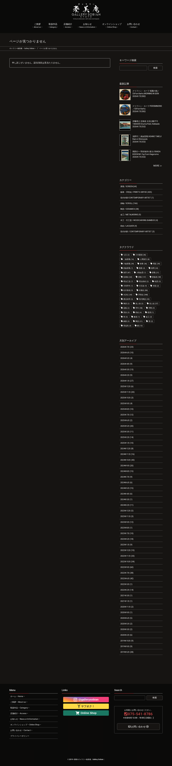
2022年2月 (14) (126, 590)
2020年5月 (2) (126, 624)
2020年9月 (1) (126, 612)
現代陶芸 (144, 299)
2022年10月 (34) (127, 562)
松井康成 (128, 290)
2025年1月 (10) (126, 443)
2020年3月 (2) (126, 629)
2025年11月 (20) (127, 392)
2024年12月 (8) (126, 448)
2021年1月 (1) (126, 601)
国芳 (126, 273)
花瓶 (126, 308)
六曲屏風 (128, 264)
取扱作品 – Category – (19, 708)
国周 (154, 268)
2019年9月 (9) (126, 646)
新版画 (156, 277)
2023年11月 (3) (126, 516)
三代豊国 (140, 255)
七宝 (126, 255)
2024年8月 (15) (126, 471)
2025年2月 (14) (126, 437)
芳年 (139, 308)
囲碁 (142, 268)
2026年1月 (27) (126, 381)
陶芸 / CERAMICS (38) (129, 209)
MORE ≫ (157, 165)
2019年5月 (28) (126, 652)
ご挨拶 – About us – (18, 702)
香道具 (127, 326)
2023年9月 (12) (126, 522)
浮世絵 (143, 295)
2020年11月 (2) (126, 607)
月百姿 (143, 286)
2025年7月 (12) (126, 415)
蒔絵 (138, 312)
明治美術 (144, 281)
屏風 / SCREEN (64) (128, 186)
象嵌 (137, 317)
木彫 (156, 286)
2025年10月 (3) (126, 398)
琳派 (126, 304)
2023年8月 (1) (126, 528)
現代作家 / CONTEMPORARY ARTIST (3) (137, 231)
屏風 (155, 273)
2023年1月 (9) (126, 545)
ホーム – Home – (17, 696)
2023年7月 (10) (126, 533)
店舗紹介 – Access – (19, 713)
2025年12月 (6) (126, 386)
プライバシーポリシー (19, 736)
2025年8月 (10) (126, 409)
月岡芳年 (128, 286)
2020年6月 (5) (126, 618)
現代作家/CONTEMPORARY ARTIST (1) (137, 198)
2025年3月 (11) (126, 432)
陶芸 (139, 321)
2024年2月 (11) (126, 505)
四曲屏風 (128, 268)
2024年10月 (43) (127, 460)
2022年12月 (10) (127, 550)
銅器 (126, 321)
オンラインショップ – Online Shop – (25, 725)
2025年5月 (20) (126, 426)
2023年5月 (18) (126, 539)
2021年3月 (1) (126, 595)
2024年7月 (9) (126, 477)
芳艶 (151, 308)
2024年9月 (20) (126, 466)
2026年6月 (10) (126, 353)
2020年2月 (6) (126, 635)
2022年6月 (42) (126, 578)
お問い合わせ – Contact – (21, 730)
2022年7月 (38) (126, 573)
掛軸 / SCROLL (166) (129, 203)
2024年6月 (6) (126, 482)
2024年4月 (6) (126, 494)
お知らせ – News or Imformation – (25, 719)
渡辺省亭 (128, 299)
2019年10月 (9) (126, 641)
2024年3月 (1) (126, 499)
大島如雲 (141, 273)
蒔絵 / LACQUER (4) (128, 226)
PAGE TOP (165, 740)
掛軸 (142, 277)
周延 (156, 264)
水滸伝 (127, 295)
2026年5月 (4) (126, 358)
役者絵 (127, 277)
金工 (149, 317)
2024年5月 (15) (126, 488)
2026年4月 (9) (126, 364)
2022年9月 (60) (126, 567)
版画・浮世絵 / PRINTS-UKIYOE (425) (136, 192)
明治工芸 (128, 281)
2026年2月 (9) (126, 375)
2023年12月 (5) (126, 511)
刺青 (143, 264)
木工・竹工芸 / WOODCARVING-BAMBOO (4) (139, 220)
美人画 (139, 304)
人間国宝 (145, 259)
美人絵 (153, 304)
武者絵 (143, 290)
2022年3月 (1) (126, 584)
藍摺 (151, 312)
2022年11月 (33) (127, 556)
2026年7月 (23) (126, 347)
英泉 (126, 312)
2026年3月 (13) (126, 369)
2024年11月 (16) (127, 454)
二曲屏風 (128, 259)
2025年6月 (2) (126, 420)
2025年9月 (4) (126, 403)
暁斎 (158, 281)
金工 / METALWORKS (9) (130, 215)
